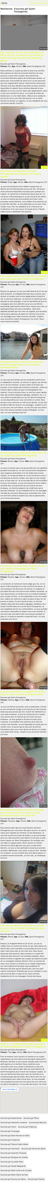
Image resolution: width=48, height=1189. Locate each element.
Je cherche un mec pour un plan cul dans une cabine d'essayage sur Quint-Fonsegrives (23, 568)
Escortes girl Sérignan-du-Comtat (14, 1157)
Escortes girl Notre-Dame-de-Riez (14, 1175)
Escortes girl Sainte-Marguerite (13, 1166)
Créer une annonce (39, 3)
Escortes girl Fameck (36, 1179)
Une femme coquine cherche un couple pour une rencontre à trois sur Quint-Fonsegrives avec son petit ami (22, 812)
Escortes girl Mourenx (38, 1122)
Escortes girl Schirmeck (10, 1149)
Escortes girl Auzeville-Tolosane (13, 1153)
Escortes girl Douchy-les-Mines (13, 1179)
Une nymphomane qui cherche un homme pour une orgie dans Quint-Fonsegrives (24, 277)
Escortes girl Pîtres (31, 1118)
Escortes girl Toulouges (10, 1131)
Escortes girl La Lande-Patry (12, 1162)
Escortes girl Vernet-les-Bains (33, 1149)
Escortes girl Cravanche (10, 1140)
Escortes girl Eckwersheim (11, 1118)
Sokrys (3, 3)
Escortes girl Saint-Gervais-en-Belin (15, 1135)
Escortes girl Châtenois (27, 1127)
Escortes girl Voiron (8, 1127)
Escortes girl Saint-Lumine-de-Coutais (16, 1170)
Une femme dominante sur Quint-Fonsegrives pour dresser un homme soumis (21, 174)
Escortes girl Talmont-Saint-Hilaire (14, 1144)
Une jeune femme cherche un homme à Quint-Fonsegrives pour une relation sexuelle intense (22, 364)
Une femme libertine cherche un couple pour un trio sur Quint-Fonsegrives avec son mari (23, 928)
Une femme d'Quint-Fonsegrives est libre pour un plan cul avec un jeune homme (23, 693)
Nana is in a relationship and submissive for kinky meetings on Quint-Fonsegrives (23, 1045)
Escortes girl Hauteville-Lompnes (14, 1122)
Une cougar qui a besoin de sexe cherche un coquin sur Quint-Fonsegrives (24, 454)
